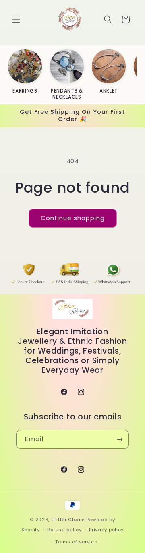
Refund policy (64, 529)
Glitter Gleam (68, 519)
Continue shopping (73, 218)
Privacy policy (106, 529)
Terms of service (76, 542)
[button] (16, 19)
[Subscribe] (119, 439)
